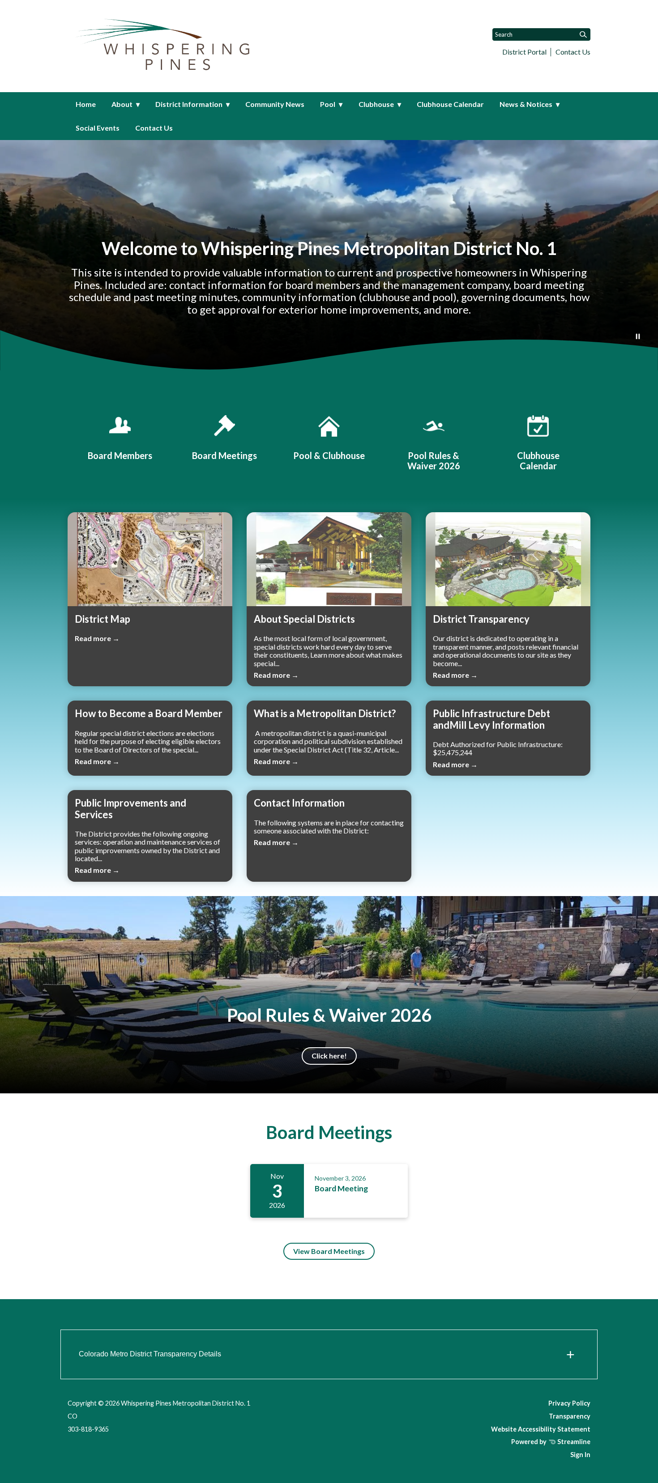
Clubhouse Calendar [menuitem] (450, 104)
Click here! (329, 1055)
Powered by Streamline (550, 1441)
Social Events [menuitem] (98, 127)
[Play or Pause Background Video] (638, 336)
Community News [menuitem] (274, 104)
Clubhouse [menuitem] (376, 104)
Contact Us (572, 51)
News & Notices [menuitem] (526, 104)
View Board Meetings (329, 1251)
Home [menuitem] (86, 104)
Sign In (580, 1454)
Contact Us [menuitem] (154, 127)
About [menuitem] (121, 104)
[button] (329, 1354)
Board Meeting (341, 1188)
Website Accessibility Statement (540, 1429)
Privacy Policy (569, 1403)
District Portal (524, 51)
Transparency (569, 1416)
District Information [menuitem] (188, 104)
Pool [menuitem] (327, 104)
